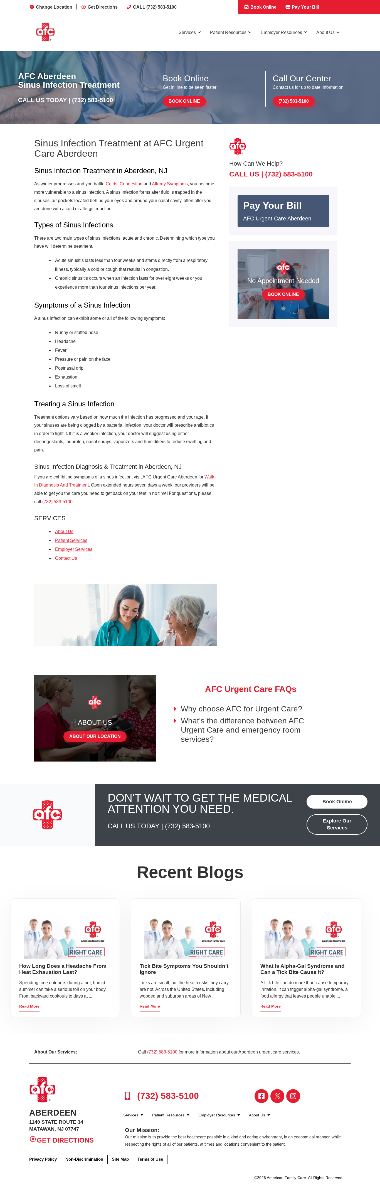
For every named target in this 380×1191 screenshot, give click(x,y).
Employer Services (73, 549)
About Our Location (95, 736)
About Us (325, 32)
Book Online (263, 7)
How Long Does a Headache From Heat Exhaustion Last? (63, 969)
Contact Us (66, 558)
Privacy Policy (43, 1159)
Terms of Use (150, 1159)
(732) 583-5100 (92, 100)
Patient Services (71, 540)
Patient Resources (228, 32)
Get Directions (103, 7)
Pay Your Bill (305, 7)
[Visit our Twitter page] (277, 1096)
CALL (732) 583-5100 (155, 7)
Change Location (54, 7)
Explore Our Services (337, 824)
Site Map (120, 1159)
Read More (29, 1006)
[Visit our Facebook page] (261, 1096)
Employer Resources (281, 32)
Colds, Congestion (124, 183)
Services (187, 32)
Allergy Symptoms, (170, 183)
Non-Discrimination (84, 1159)
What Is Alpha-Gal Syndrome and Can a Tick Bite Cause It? (302, 969)
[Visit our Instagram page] (293, 1096)
